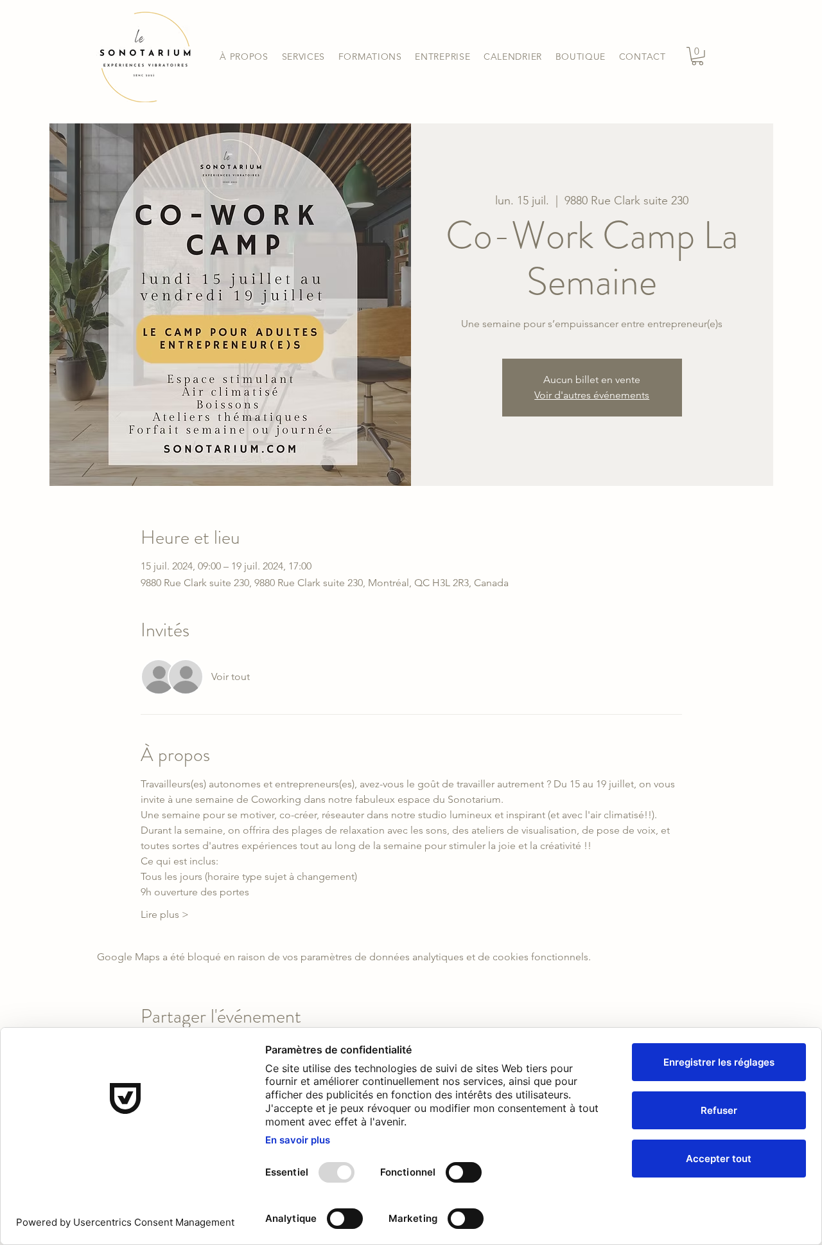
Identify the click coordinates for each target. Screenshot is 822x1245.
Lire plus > (165, 914)
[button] (303, 56)
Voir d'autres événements (591, 395)
